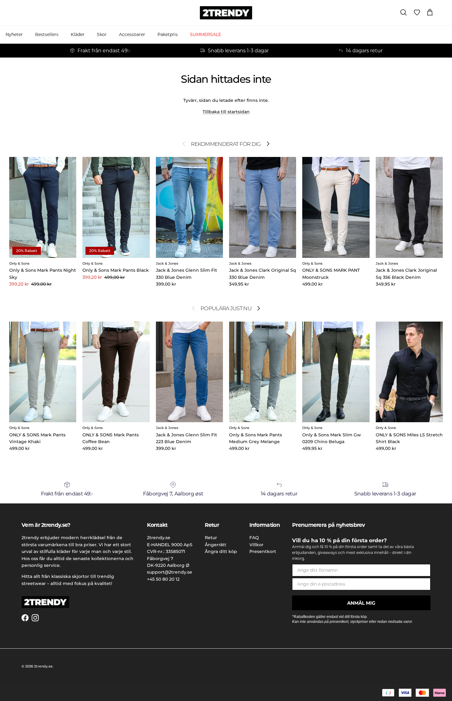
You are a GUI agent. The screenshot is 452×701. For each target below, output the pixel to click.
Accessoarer (132, 34)
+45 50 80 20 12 (163, 579)
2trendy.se (43, 666)
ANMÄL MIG (361, 603)
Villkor (256, 544)
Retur (211, 537)
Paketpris (167, 34)
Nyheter (14, 34)
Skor (102, 34)
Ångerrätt (215, 544)
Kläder (78, 34)
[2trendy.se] (226, 12)
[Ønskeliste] (417, 13)
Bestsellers (46, 34)
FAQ (254, 537)
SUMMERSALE (205, 34)
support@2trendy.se (169, 572)
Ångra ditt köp (221, 551)
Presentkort (262, 551)
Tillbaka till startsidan (226, 111)
